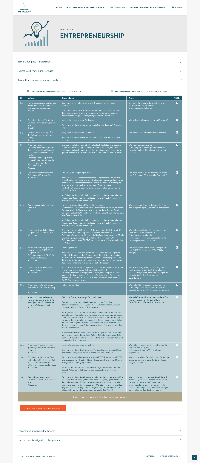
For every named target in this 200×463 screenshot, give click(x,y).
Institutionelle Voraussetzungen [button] (85, 7)
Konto (178, 7)
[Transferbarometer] (24, 7)
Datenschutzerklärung (170, 456)
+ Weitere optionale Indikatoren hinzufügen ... (100, 397)
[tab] (100, 61)
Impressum (150, 456)
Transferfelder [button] (116, 7)
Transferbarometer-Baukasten (147, 7)
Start (59, 7)
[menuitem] (59, 7)
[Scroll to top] (194, 457)
